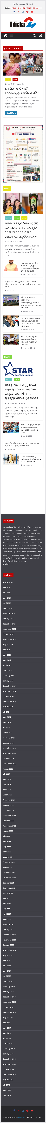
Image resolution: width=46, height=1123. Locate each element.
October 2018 (8, 1069)
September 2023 (9, 764)
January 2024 (8, 743)
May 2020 (7, 971)
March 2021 (7, 919)
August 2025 (8, 644)
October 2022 (8, 821)
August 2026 (8, 582)
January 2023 (8, 805)
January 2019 (8, 1054)
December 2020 (9, 934)
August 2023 (8, 769)
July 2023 (6, 774)
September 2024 (9, 701)
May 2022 (7, 846)
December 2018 (9, 1059)
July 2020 (6, 960)
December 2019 (9, 997)
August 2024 (8, 707)
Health (17, 218)
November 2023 (9, 753)
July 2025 (6, 650)
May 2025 (7, 660)
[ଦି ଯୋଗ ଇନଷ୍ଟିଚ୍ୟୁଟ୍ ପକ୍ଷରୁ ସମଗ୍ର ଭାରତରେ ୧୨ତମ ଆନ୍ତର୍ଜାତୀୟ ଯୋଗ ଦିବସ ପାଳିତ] (11, 430)
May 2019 (7, 1033)
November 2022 (9, 815)
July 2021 (6, 898)
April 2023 (7, 789)
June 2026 (7, 593)
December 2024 (9, 686)
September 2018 (9, 1074)
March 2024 (7, 732)
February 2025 (9, 675)
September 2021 (9, 888)
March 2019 (7, 1043)
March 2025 (7, 670)
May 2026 (7, 598)
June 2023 (7, 779)
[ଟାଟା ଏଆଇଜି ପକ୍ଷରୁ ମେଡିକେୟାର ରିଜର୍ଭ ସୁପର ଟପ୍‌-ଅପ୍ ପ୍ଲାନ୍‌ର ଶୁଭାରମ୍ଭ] (11, 461)
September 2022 (9, 826)
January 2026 (8, 618)
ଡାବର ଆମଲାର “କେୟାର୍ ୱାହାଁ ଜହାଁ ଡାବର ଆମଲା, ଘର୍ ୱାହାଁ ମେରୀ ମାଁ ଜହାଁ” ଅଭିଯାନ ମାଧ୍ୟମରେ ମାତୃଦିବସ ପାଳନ (22, 230)
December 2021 (9, 872)
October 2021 (8, 883)
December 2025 (9, 624)
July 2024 (6, 712)
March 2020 (7, 981)
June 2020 (7, 966)
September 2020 (9, 950)
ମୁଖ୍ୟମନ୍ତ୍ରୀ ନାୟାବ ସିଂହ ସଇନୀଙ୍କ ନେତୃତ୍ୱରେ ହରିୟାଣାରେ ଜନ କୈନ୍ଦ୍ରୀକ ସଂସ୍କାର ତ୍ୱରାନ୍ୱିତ (30, 267)
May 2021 (7, 909)
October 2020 (8, 945)
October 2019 (8, 1007)
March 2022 (7, 857)
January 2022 (8, 867)
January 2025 (8, 681)
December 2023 (9, 748)
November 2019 (9, 1002)
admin (21, 84)
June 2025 (7, 655)
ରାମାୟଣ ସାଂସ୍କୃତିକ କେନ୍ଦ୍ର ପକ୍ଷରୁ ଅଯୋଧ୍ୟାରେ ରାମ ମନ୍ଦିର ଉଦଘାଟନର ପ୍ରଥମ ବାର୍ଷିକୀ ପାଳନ (30, 322)
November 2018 (9, 1064)
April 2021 (7, 914)
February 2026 (9, 613)
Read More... (8, 564)
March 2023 (7, 795)
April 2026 (7, 603)
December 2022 (9, 810)
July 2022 (6, 836)
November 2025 (9, 629)
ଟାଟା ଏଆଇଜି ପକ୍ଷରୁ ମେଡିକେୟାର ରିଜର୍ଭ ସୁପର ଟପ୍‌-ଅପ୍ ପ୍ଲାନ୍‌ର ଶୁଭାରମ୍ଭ (31, 459)
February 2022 (9, 862)
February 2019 (9, 1048)
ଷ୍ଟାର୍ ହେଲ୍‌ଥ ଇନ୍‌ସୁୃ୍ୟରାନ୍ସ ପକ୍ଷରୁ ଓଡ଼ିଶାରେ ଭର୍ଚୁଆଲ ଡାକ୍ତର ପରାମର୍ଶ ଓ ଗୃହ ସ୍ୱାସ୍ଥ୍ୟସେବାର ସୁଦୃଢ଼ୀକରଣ (22, 391)
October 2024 (8, 696)
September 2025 (9, 639)
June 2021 (7, 903)
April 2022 (7, 852)
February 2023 (9, 800)
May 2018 (7, 1095)
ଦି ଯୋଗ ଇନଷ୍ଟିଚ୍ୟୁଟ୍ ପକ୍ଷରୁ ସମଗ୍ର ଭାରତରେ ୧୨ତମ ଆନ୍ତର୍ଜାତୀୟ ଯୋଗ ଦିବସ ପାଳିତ (31, 429)
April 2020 (7, 976)
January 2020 (8, 991)
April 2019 (7, 1038)
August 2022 (8, 831)
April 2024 (7, 727)
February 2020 (9, 986)
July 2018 (6, 1085)
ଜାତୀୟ (15, 79)
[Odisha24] (6, 36)
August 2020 (8, 955)
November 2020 (9, 940)
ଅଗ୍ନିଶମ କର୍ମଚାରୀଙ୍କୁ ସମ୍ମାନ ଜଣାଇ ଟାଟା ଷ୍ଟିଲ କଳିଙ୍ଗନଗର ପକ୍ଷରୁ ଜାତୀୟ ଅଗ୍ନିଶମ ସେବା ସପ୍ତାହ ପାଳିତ (23, 284)
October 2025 (8, 634)
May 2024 (7, 722)
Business (8, 218)
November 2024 (9, 691)
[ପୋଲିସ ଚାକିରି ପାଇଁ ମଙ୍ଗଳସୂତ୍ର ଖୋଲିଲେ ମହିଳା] (23, 64)
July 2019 (6, 1023)
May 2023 (7, 784)
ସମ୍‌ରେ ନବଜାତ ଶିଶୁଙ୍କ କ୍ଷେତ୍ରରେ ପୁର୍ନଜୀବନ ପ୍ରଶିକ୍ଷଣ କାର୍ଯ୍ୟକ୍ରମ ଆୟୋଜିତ (29, 341)
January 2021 (8, 929)
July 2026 (6, 587)
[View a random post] (40, 36)
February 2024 (9, 738)
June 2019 (7, 1028)
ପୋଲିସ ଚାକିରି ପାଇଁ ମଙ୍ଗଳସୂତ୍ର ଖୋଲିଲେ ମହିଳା (22, 91)
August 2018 (8, 1080)
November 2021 (9, 878)
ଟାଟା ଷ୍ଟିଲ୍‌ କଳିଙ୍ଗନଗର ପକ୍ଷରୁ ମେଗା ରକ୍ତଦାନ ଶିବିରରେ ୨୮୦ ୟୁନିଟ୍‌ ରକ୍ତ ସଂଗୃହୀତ (22, 444)
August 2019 (8, 1017)
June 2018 (7, 1090)
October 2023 (8, 758)
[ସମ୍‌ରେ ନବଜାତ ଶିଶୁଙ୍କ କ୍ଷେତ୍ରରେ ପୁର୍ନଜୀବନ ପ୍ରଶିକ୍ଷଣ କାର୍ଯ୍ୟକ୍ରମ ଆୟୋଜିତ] (11, 342)
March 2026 (7, 608)
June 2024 (7, 717)
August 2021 (8, 893)
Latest (8, 79)
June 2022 (7, 841)
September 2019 (9, 1012)
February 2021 (9, 924)
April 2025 (7, 665)
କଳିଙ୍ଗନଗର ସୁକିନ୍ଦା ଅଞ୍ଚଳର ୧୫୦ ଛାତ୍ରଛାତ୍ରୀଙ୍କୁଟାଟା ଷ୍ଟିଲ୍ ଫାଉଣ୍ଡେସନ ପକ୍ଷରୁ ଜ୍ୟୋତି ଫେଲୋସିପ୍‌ (31, 302)
